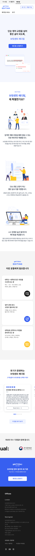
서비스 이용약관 (8, 543)
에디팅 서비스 (6, 12)
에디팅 (18, 2)
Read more (16, 408)
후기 (13, 12)
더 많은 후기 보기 (17, 421)
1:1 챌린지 (11, 2)
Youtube (10, 549)
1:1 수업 (5, 2)
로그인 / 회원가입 (27, 7)
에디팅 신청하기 (17, 46)
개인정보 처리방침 (20, 543)
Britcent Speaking (6, 549)
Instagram (13, 549)
